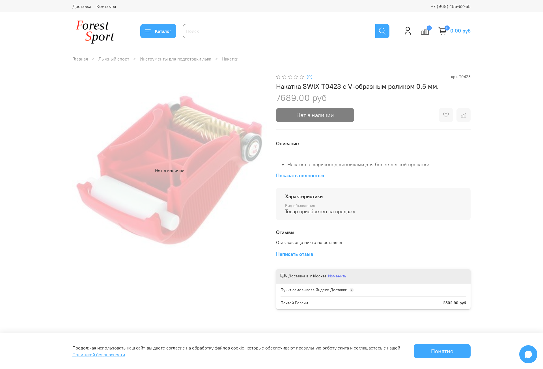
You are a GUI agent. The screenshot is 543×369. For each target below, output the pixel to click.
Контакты (106, 6)
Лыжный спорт (113, 59)
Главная (80, 59)
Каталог (163, 31)
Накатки (230, 59)
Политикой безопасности (98, 354)
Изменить (337, 276)
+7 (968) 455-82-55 (451, 6)
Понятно (442, 351)
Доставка (81, 6)
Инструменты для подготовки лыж (175, 59)
